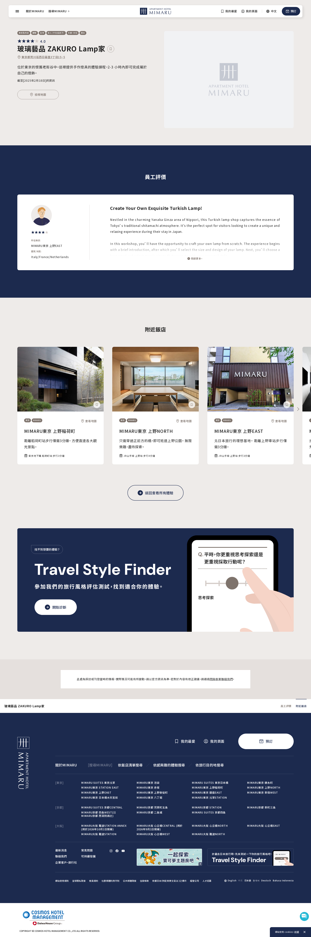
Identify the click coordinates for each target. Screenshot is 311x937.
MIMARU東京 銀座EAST (207, 792)
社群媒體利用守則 (111, 880)
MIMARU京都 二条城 (149, 812)
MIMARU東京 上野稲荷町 (49, 431)
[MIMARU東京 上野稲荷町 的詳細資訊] (60, 379)
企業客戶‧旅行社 (66, 862)
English (232, 880)
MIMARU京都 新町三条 (261, 807)
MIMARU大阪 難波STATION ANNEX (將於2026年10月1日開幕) (104, 827)
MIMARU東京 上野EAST (238, 431)
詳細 (296, 931)
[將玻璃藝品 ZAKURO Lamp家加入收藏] (110, 48)
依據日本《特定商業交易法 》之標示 (169, 880)
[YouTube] (123, 850)
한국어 (256, 880)
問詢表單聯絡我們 (221, 679)
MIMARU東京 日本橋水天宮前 (99, 797)
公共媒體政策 (129, 880)
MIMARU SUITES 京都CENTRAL (102, 807)
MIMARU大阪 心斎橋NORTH (210, 826)
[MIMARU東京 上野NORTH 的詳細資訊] (155, 379)
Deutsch (266, 880)
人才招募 (206, 880)
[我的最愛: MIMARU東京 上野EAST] (286, 404)
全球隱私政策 (79, 880)
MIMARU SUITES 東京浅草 (98, 783)
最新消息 (61, 850)
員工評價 (286, 706)
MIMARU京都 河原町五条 (152, 807)
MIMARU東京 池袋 (148, 783)
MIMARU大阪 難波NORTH (208, 834)
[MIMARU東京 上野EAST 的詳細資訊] (250, 379)
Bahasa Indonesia (283, 880)
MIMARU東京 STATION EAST (100, 787)
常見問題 (87, 850)
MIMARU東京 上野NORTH (146, 431)
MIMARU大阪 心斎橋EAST (263, 826)
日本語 (247, 880)
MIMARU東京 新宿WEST (262, 792)
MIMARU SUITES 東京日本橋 (210, 783)
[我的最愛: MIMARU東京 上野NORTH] (191, 404)
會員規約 (93, 880)
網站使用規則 (62, 880)
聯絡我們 (61, 856)
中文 (240, 880)
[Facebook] (117, 850)
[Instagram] (111, 850)
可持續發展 (88, 856)
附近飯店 (301, 706)
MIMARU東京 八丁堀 (149, 797)
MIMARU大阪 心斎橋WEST (153, 834)
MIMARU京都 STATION (207, 807)
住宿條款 (144, 880)
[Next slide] (298, 409)
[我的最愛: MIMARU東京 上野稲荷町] (96, 404)
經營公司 (194, 880)
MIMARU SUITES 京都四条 (209, 812)
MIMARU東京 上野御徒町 (152, 792)
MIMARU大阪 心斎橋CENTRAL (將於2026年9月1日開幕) (160, 827)
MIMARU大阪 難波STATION (98, 834)
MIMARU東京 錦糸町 (260, 783)
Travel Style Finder (103, 569)
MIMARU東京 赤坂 (148, 787)
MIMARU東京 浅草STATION (209, 797)
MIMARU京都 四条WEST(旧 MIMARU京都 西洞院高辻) (98, 814)
